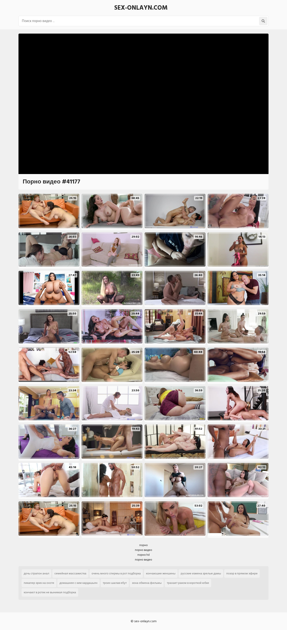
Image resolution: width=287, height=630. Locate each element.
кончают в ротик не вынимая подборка (50, 592)
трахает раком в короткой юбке (188, 582)
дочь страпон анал (36, 573)
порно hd (143, 554)
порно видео (143, 549)
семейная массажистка (70, 573)
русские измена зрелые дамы (201, 573)
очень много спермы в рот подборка (116, 573)
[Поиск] (263, 21)
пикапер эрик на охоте (39, 582)
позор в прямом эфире (242, 573)
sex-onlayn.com (141, 8)
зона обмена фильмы (147, 582)
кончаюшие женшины (160, 573)
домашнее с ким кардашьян (78, 582)
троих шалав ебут (115, 582)
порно (143, 545)
